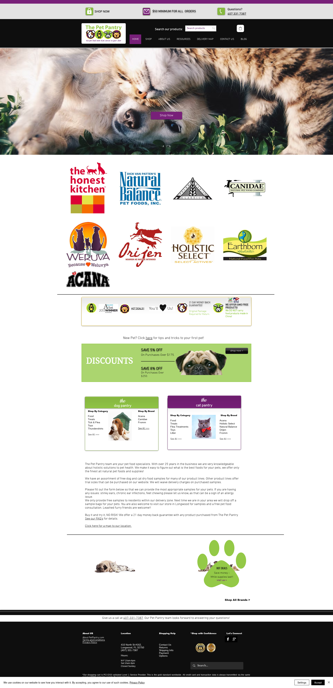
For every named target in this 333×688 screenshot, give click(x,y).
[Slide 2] (166, 146)
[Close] (329, 682)
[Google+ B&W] (234, 639)
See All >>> (93, 434)
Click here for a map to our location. (108, 526)
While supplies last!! (222, 576)
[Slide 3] (169, 146)
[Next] (314, 101)
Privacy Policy (137, 682)
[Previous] (18, 101)
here (149, 338)
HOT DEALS (221, 568)
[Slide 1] (163, 146)
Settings (301, 682)
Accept (318, 682)
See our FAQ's (94, 519)
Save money (221, 572)
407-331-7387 (133, 618)
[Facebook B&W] (228, 639)
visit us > (222, 580)
